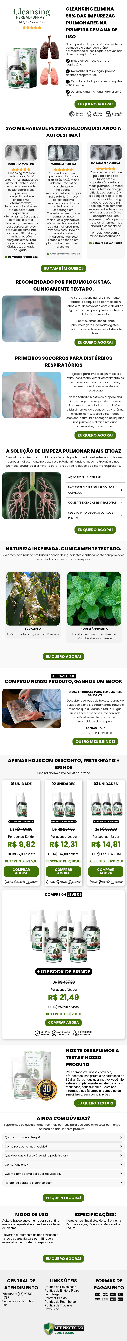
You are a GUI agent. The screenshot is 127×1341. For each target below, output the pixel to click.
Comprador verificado (23, 257)
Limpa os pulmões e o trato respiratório (87, 62)
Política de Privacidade (60, 1287)
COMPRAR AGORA (21, 871)
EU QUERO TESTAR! (95, 1103)
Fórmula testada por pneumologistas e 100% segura (94, 83)
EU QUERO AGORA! (95, 104)
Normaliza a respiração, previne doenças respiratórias (90, 73)
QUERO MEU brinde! (95, 741)
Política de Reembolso (60, 1302)
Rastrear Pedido (56, 1298)
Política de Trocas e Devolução (58, 1307)
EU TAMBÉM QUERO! (63, 268)
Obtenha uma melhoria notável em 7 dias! (94, 93)
